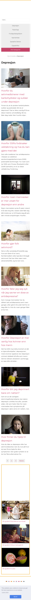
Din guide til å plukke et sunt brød (13, 521)
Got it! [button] (15, 596)
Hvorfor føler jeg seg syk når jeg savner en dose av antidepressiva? (15, 292)
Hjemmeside (11, 56)
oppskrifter (15, 45)
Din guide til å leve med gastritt (12, 545)
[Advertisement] (15, 9)
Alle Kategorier (16, 49)
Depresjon (15, 26)
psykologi (15, 30)
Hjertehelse (15, 38)
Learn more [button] (5, 592)
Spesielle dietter (15, 41)
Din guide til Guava (8, 568)
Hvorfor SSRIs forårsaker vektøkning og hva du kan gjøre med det (15, 147)
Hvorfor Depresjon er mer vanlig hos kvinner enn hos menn (15, 341)
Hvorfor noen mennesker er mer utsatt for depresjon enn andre (15, 201)
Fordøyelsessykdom (15, 33)
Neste (21, 461)
